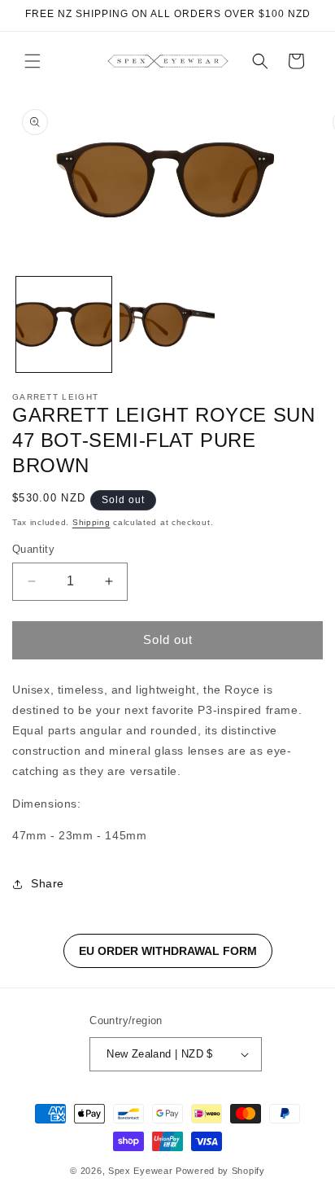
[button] (32, 61)
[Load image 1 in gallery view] (63, 324)
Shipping (91, 522)
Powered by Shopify (220, 1171)
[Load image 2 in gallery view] (167, 324)
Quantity (33, 549)
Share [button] (47, 883)
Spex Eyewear (140, 1171)
